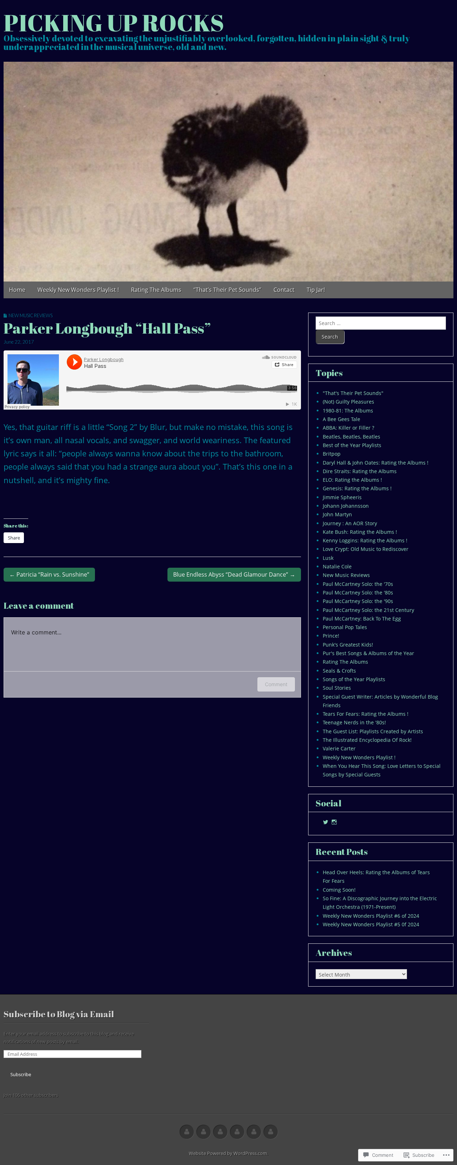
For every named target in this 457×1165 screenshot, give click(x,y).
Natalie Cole (337, 566)
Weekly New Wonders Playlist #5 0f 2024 (371, 924)
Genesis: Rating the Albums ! (357, 488)
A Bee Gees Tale (341, 419)
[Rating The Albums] (220, 1132)
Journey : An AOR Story (350, 523)
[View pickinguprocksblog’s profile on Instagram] (334, 822)
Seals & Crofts (339, 670)
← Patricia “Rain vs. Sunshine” (49, 574)
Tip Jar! (316, 290)
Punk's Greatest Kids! (348, 644)
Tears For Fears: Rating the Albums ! (365, 713)
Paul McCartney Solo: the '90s (358, 601)
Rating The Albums (156, 290)
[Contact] (254, 1132)
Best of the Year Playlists (352, 445)
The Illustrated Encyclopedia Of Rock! (367, 739)
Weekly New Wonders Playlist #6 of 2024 (371, 915)
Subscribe (20, 1074)
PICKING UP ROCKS (114, 22)
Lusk (328, 557)
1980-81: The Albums (348, 410)
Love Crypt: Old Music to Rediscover (365, 549)
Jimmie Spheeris (342, 497)
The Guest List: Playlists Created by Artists (373, 731)
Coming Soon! (339, 889)
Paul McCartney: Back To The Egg (362, 618)
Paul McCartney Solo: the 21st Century (368, 610)
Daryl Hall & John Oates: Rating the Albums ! (375, 462)
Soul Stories (337, 687)
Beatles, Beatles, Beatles (351, 436)
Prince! (331, 635)
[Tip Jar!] (270, 1132)
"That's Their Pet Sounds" (353, 393)
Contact (284, 290)
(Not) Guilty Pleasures (348, 401)
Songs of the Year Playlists (354, 679)
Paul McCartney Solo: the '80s (358, 592)
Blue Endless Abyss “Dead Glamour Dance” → (234, 574)
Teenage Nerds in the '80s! (354, 722)
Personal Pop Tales (345, 627)
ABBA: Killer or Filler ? (348, 427)
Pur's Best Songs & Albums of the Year (368, 653)
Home (17, 290)
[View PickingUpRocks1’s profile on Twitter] (325, 822)
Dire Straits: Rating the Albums (360, 471)
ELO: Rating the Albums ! (352, 479)
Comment (276, 684)
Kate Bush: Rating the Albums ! (360, 531)
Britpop (332, 453)
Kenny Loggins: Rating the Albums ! (365, 540)
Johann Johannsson (346, 505)
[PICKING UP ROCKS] (228, 172)
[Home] (187, 1132)
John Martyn (337, 514)
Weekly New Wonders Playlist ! (78, 290)
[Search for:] (381, 323)
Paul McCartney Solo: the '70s (358, 584)
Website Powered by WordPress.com (228, 1153)
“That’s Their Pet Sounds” (227, 290)
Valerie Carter (339, 748)
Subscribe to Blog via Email (59, 1014)
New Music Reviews (30, 315)
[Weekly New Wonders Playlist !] (203, 1132)
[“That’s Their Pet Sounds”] (237, 1132)
